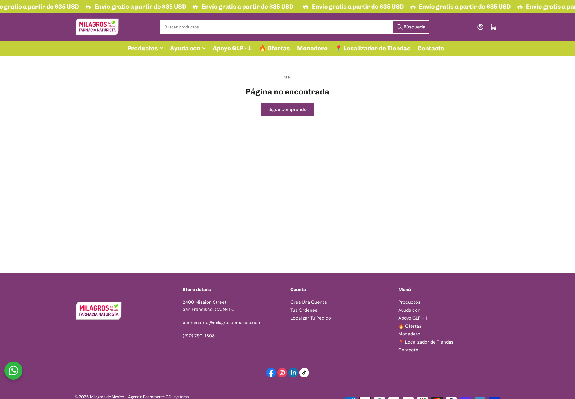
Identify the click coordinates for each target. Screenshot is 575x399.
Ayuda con (185, 48)
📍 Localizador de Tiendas (372, 48)
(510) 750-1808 (199, 336)
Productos (142, 48)
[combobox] (294, 27)
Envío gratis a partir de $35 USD (139, 6)
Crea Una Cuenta (308, 302)
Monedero (312, 48)
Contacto (430, 48)
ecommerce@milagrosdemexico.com (222, 323)
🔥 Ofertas (274, 48)
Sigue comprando (287, 109)
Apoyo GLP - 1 (232, 48)
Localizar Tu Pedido (310, 318)
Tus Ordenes (303, 310)
